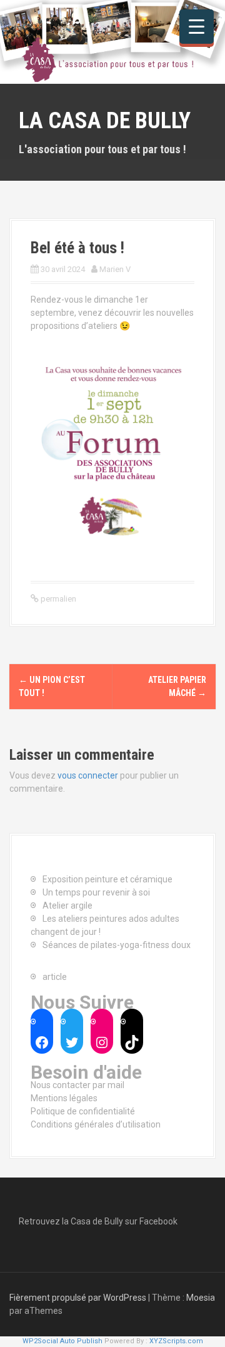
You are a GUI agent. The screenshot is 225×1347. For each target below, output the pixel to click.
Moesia (200, 1298)
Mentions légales (64, 1098)
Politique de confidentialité (83, 1111)
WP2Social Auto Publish (62, 1341)
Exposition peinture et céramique (107, 879)
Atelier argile (67, 906)
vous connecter (88, 775)
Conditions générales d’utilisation (96, 1124)
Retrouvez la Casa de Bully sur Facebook (98, 1221)
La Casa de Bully (105, 121)
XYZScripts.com (176, 1341)
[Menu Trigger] (196, 26)
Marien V (115, 269)
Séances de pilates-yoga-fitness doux (116, 945)
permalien (57, 598)
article (54, 977)
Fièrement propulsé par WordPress (77, 1298)
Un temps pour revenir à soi (96, 892)
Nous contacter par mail (77, 1085)
